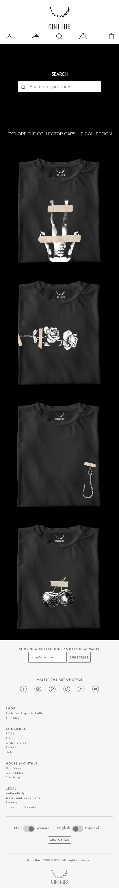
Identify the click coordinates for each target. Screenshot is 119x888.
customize (59, 840)
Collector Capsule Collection (28, 713)
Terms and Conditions (23, 798)
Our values (15, 773)
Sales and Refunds (21, 807)
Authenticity (15, 793)
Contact (12, 738)
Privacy (11, 802)
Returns (12, 747)
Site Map (13, 777)
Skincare (12, 718)
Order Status (16, 743)
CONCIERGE (16, 729)
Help (9, 752)
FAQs (10, 733)
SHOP (10, 708)
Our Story (13, 768)
